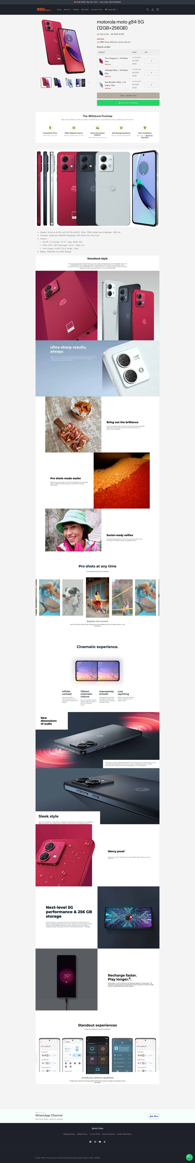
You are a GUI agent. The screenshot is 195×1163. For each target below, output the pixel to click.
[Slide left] (37, 82)
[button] (111, 9)
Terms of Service (108, 1134)
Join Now (154, 1116)
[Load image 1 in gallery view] (46, 82)
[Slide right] (88, 82)
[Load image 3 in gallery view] (69, 82)
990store (43, 1158)
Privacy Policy (95, 1134)
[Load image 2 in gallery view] (57, 82)
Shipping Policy (69, 1134)
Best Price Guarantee (147, 136)
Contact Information (124, 1134)
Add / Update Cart (128, 95)
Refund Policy (83, 1134)
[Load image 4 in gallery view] (80, 82)
